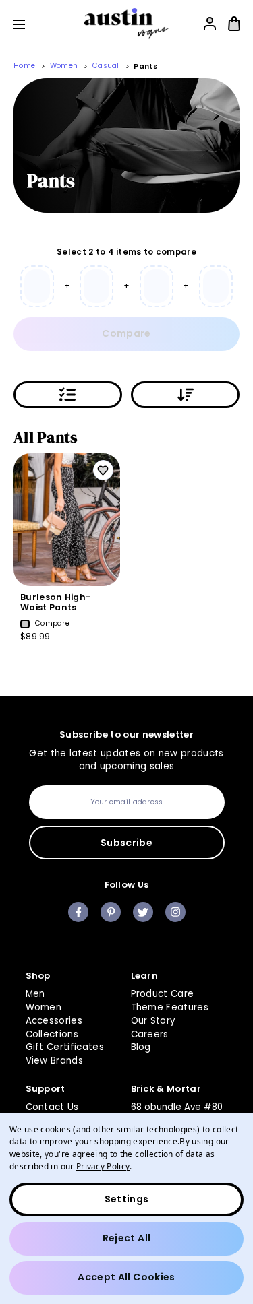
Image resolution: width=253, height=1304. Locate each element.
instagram (175, 912)
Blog (141, 1047)
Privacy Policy (103, 1166)
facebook (78, 912)
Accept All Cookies (126, 1277)
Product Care (162, 993)
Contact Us (52, 1107)
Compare (126, 333)
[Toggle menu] (29, 24)
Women (44, 1007)
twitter (143, 912)
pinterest (111, 912)
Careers (150, 1034)
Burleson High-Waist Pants (55, 602)
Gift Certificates (65, 1047)
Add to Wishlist (103, 470)
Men (35, 993)
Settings (127, 1199)
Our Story (153, 1020)
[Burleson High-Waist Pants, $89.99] (66, 519)
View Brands (55, 1060)
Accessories (54, 1020)
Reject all (127, 1238)
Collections (52, 1034)
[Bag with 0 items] (234, 23)
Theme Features (170, 1007)
